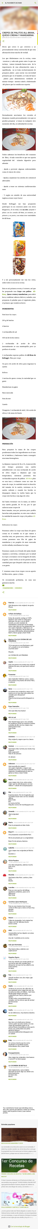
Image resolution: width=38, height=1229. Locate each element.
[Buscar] (35, 3)
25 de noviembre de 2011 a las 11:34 (22, 689)
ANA (10, 930)
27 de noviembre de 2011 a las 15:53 (19, 1054)
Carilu (10, 1010)
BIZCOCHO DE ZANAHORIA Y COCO (12, 1143)
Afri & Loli (12, 717)
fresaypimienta (13, 1053)
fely (9, 975)
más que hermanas (15, 944)
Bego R (10, 832)
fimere (10, 917)
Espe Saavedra (13, 706)
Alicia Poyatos (13, 860)
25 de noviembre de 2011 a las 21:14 (23, 917)
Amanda (11, 811)
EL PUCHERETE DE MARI (13, 3)
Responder (12, 610)
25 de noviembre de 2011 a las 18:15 (24, 874)
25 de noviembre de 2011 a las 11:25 (23, 662)
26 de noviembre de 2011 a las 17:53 (23, 1019)
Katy (10, 1040)
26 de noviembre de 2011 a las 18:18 (22, 1040)
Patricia (11, 602)
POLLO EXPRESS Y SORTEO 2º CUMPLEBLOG (14, 1207)
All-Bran (29, 478)
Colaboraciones (8, 588)
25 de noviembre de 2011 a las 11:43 (25, 736)
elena (10, 1019)
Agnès (10, 662)
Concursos (18, 588)
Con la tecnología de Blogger (20, 1226)
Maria (10, 779)
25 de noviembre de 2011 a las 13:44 (23, 779)
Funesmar (11, 674)
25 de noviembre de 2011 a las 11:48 (24, 746)
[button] (3, 41)
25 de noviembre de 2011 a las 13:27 (25, 763)
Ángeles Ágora (13, 957)
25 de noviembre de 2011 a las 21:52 (22, 930)
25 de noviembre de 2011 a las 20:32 (19, 903)
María (10, 822)
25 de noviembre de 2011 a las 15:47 (23, 822)
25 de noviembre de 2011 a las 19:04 (24, 887)
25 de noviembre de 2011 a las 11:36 (19, 708)
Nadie (10, 986)
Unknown (11, 763)
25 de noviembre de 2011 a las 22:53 (19, 946)
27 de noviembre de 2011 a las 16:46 (19, 1067)
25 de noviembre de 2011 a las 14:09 (24, 811)
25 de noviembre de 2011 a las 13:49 (21, 792)
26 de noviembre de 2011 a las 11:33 (21, 975)
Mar (9, 792)
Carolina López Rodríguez (17, 902)
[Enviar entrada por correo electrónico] (3, 586)
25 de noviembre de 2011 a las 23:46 (19, 959)
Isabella (11, 848)
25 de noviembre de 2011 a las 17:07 (19, 862)
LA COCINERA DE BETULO (17, 1065)
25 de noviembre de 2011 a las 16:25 (24, 832)
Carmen (11, 746)
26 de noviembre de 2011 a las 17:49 (23, 1010)
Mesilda (11, 875)
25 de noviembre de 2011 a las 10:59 (19, 615)
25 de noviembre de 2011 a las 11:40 (19, 719)
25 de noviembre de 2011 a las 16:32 (24, 848)
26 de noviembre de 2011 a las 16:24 (23, 986)
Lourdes (11, 887)
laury (10, 689)
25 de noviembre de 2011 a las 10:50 (24, 602)
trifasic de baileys (14, 613)
